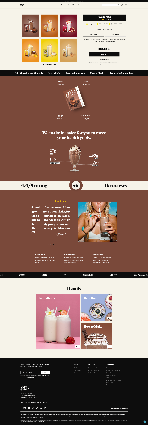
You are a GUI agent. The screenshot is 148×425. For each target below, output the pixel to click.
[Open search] (118, 5)
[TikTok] (37, 408)
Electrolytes (77, 370)
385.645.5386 (28, 394)
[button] (48, 244)
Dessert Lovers (93, 35)
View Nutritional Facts (49, 65)
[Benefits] (109, 318)
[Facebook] (20, 408)
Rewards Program (111, 373)
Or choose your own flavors (104, 45)
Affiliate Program (111, 375)
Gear (75, 373)
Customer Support (93, 373)
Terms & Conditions (41, 375)
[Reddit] (41, 408)
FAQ (107, 385)
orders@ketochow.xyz (30, 395)
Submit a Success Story (113, 370)
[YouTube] (29, 408)
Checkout (104, 54)
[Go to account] (122, 5)
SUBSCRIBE (45, 372)
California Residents (104, 59)
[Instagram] (25, 408)
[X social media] (33, 408)
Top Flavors (115, 35)
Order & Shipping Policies (113, 380)
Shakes (76, 368)
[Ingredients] (77, 346)
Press (107, 378)
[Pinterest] (45, 408)
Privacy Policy (31, 377)
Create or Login (92, 368)
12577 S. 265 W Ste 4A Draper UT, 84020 (33, 402)
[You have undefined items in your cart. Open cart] (126, 5)
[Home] (22, 5)
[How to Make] (109, 346)
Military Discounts (93, 370)
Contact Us (109, 368)
